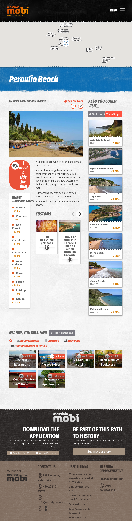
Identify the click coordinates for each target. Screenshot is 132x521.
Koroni (18, 274)
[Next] (79, 214)
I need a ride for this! (23, 175)
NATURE (31, 101)
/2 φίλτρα (113, 114)
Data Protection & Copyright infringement (79, 512)
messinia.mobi (17, 101)
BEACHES (41, 101)
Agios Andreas (17, 264)
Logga (18, 283)
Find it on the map (98, 114)
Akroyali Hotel (52, 364)
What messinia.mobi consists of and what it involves (81, 477)
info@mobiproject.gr (52, 502)
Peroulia (19, 209)
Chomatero (19, 254)
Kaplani (18, 300)
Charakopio (19, 242)
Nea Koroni (16, 228)
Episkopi (19, 292)
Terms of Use (76, 504)
